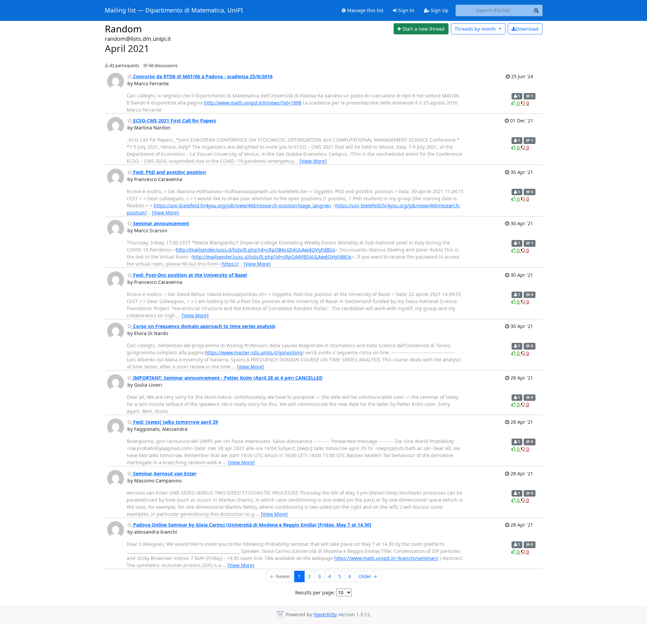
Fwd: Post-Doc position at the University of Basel (189, 275)
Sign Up (439, 10)
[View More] (313, 161)
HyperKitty (325, 614)
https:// (230, 264)
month (476, 29)
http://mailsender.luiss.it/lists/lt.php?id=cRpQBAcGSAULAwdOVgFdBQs (255, 249)
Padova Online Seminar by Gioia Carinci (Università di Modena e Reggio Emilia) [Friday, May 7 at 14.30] (251, 525)
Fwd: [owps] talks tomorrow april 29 (175, 422)
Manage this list (364, 10)
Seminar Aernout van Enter (164, 473)
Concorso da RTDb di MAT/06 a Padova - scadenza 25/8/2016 (202, 76)
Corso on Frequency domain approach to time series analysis (203, 326)
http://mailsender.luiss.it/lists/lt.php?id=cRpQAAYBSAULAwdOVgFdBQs (271, 257)
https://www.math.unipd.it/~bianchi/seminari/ (386, 558)
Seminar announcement (160, 223)
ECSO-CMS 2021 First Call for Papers (174, 120)
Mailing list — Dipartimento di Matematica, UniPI (174, 10)
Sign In (405, 10)
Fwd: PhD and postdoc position (169, 172)
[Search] (536, 10)
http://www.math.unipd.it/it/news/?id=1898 (252, 102)
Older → (368, 576)
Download (527, 29)
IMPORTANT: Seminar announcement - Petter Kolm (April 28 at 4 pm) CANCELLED (227, 378)
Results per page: (315, 592)
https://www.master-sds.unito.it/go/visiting (253, 352)
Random (123, 28)
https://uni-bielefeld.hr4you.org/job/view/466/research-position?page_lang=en (242, 205)
